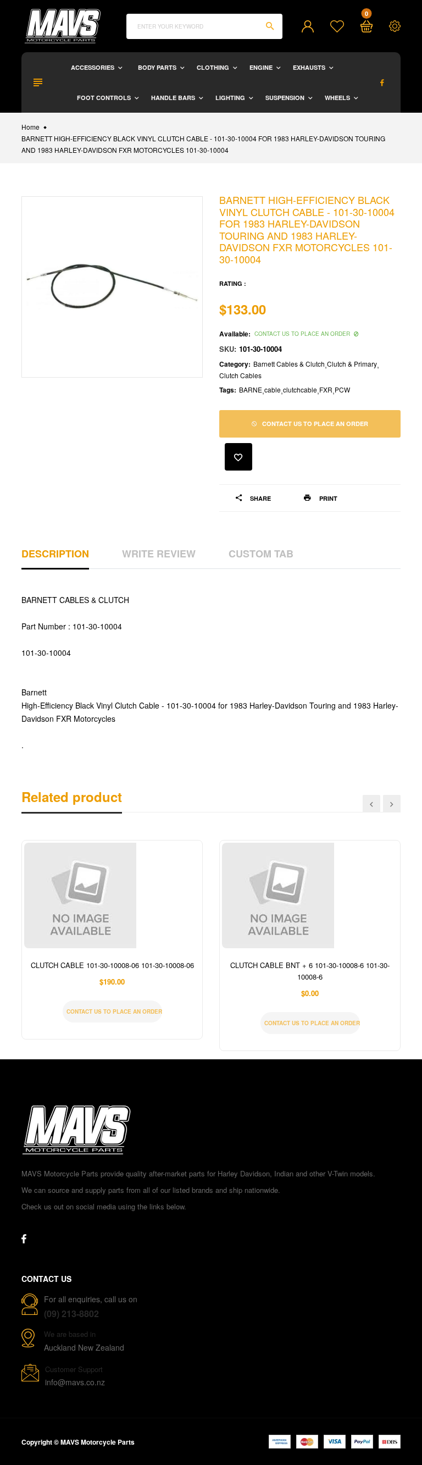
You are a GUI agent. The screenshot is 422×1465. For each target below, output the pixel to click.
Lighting (231, 97)
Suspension (285, 97)
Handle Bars (174, 97)
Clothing (214, 67)
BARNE (250, 389)
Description (55, 553)
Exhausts (310, 67)
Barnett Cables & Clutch (289, 363)
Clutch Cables (240, 375)
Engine (261, 67)
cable (272, 389)
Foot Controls (104, 97)
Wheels (338, 97)
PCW (342, 389)
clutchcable (300, 389)
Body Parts (158, 67)
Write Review (159, 553)
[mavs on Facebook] (382, 83)
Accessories (93, 67)
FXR (325, 389)
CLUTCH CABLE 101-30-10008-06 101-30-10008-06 (112, 965)
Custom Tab (261, 553)
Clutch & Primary (352, 363)
